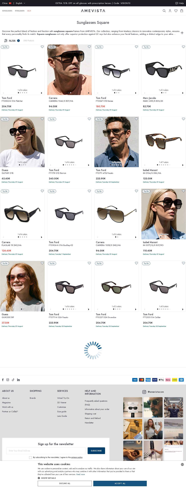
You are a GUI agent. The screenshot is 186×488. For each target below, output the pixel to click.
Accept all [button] (120, 483)
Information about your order (97, 409)
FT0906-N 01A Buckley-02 (61, 244)
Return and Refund (93, 418)
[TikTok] (13, 379)
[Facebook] (2, 379)
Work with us (7, 407)
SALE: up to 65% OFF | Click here (93, 3)
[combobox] (182, 464)
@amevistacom (156, 392)
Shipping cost (90, 413)
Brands (33, 398)
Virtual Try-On (63, 398)
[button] (18, 92)
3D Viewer (61, 402)
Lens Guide (62, 416)
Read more (80, 474)
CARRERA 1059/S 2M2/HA (108, 244)
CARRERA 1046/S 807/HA (61, 99)
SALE (29, 11)
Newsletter (89, 422)
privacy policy (77, 457)
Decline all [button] (64, 483)
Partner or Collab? (10, 411)
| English (12, 3)
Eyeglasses (19, 11)
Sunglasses (7, 11)
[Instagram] (7, 379)
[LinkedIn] (18, 379)
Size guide (61, 411)
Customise (61, 407)
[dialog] (93, 474)
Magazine (6, 402)
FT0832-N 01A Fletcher (12, 99)
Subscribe (96, 450)
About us (5, 398)
